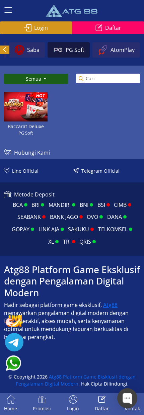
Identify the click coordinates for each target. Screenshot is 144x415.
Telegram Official (100, 171)
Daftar (113, 27)
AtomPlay (123, 50)
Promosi (42, 408)
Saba (33, 50)
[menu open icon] (8, 10)
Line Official (25, 171)
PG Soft (75, 50)
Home (10, 408)
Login (41, 27)
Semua (34, 79)
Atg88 (110, 305)
